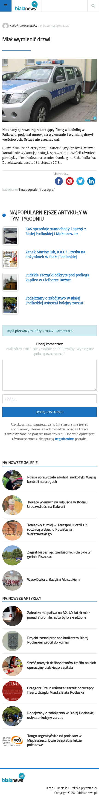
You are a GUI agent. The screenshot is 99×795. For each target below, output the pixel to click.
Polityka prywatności (84, 788)
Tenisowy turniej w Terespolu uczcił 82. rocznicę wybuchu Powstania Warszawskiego (57, 529)
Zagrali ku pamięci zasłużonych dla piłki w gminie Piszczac (58, 554)
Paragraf (48, 189)
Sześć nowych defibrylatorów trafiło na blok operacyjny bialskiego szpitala (61, 665)
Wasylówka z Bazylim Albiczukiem (53, 579)
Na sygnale (29, 189)
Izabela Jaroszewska (23, 26)
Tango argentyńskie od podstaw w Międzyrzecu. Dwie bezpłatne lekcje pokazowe (54, 740)
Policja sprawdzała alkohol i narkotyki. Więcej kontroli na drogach (61, 479)
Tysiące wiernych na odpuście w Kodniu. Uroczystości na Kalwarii (57, 504)
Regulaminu (64, 439)
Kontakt (62, 788)
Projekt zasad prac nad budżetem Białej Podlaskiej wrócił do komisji (57, 640)
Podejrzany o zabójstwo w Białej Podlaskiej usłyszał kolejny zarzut (60, 715)
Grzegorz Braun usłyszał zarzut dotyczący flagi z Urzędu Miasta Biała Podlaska (60, 690)
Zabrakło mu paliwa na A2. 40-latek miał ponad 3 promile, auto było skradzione (58, 615)
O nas (49, 788)
